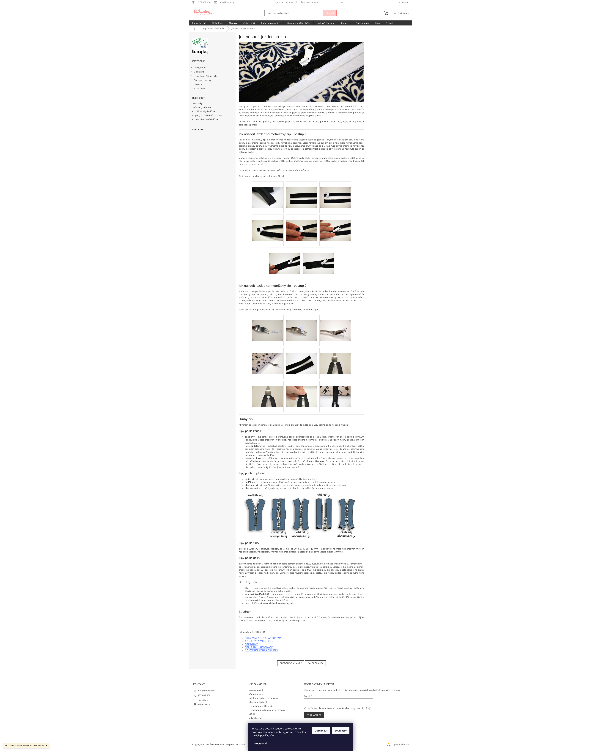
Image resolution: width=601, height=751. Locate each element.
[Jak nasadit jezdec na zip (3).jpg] (267, 224)
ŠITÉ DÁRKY (251, 644)
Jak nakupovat (285, 2)
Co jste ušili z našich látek (205, 119)
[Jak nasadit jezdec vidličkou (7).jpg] (301, 391)
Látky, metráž (200, 67)
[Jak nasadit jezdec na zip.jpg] (267, 191)
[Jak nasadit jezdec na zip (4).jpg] (301, 224)
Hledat (330, 12)
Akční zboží (199, 88)
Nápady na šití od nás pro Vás (207, 115)
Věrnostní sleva (308, 2)
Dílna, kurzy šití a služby (206, 76)
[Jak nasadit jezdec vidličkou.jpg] (267, 325)
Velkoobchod (255, 718)
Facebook (203, 699)
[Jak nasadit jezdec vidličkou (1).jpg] (301, 325)
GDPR (252, 713)
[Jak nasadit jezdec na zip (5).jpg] (335, 224)
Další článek (315, 663)
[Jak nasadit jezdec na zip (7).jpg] (318, 258)
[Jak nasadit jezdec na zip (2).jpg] (335, 191)
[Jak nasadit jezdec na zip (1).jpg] (301, 191)
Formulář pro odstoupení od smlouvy (267, 710)
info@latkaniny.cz (206, 690)
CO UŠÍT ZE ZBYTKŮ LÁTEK (259, 641)
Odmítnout (321, 730)
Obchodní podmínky (258, 702)
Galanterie (199, 71)
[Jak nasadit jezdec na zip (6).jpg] (284, 258)
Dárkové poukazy (202, 80)
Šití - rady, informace (202, 107)
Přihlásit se (314, 715)
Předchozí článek (291, 663)
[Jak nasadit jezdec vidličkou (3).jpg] (267, 358)
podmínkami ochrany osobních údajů (353, 708)
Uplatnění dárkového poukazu (263, 698)
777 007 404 (204, 695)
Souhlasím (341, 730)
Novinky (198, 84)
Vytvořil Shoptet (401, 744)
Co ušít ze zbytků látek (203, 111)
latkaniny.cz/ (204, 704)
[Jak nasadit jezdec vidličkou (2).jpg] (335, 325)
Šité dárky (197, 103)
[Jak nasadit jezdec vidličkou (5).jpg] (335, 358)
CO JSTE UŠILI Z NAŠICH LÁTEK (261, 650)
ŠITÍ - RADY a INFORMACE (259, 647)
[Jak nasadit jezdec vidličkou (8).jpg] (335, 391)
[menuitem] (199, 22)
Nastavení (260, 743)
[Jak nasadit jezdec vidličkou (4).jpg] (301, 358)
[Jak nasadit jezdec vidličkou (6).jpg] (267, 391)
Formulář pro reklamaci (260, 706)
